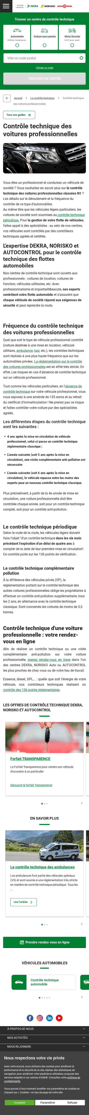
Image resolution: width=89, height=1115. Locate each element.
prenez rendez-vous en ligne (49, 660)
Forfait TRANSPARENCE (30, 759)
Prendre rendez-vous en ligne (47, 942)
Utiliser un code (44, 67)
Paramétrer (47, 1102)
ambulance (24, 351)
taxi (37, 351)
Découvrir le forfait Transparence (31, 785)
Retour (7, 98)
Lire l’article (21, 902)
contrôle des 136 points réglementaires (31, 690)
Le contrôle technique (42, 98)
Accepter (19, 1102)
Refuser (72, 1102)
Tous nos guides (16, 114)
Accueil (18, 98)
